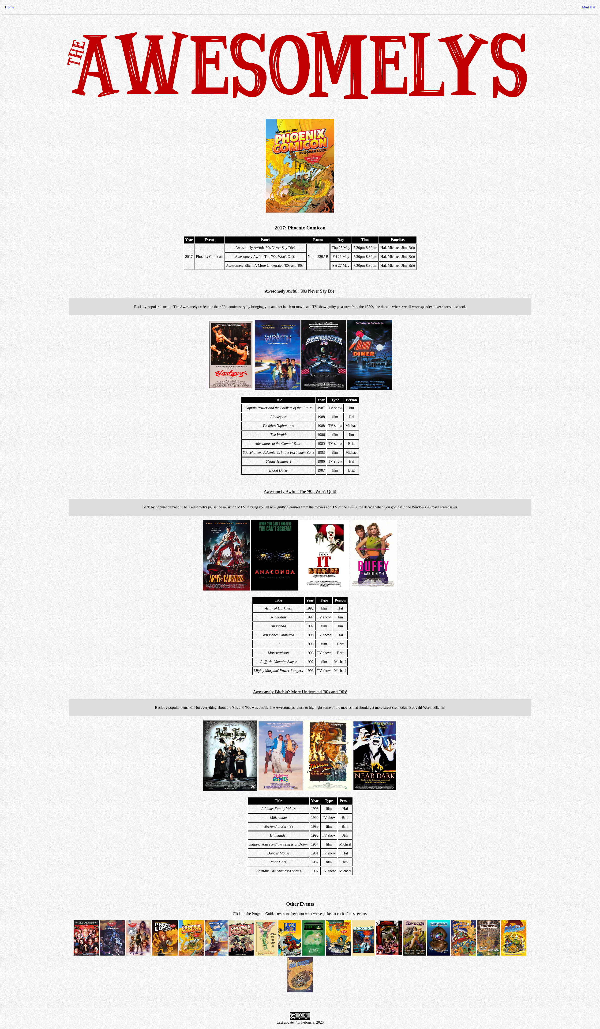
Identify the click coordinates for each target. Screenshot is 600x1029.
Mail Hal (588, 7)
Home (9, 7)
